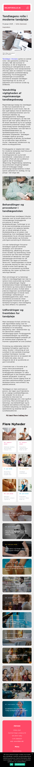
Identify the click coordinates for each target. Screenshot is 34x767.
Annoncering (17, 751)
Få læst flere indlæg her (17, 415)
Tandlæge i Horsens (10, 59)
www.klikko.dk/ (19, 741)
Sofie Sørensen (21, 24)
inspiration (6, 27)
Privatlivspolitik (19, 764)
